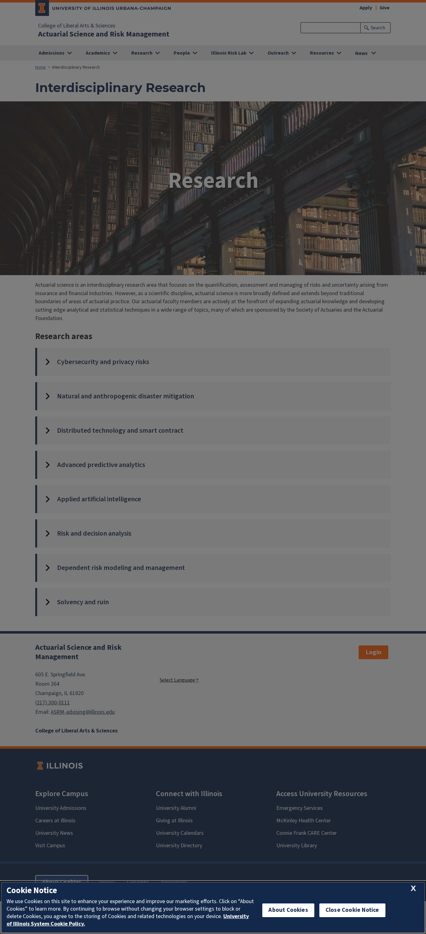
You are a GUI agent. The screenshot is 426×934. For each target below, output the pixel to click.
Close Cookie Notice (352, 910)
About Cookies (288, 910)
